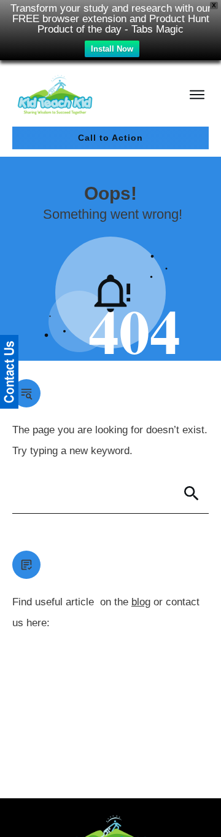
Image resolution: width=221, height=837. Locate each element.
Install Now (112, 48)
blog (140, 602)
